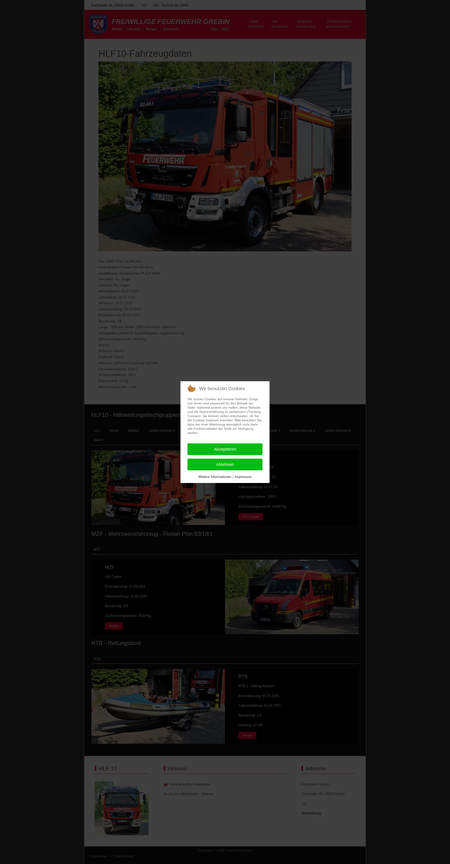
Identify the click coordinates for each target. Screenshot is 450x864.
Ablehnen (225, 464)
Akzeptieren (225, 449)
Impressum (243, 477)
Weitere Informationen (214, 477)
